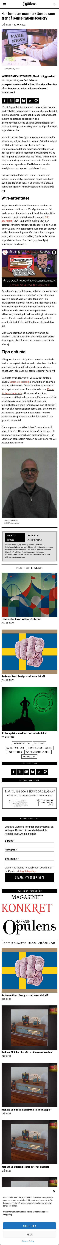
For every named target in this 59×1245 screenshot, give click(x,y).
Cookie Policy (28, 1241)
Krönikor (6, 24)
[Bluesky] (23, 101)
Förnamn (11, 849)
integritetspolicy (27, 871)
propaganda (29, 756)
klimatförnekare (15, 747)
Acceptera (29, 1225)
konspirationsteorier (40, 747)
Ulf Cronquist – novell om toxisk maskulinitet (24, 733)
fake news (39, 743)
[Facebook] (5, 101)
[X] (11, 101)
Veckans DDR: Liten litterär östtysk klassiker (25, 1166)
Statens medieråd (19, 381)
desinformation (22, 743)
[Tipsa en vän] (17, 101)
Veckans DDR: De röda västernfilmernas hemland (27, 1052)
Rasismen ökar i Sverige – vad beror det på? (23, 676)
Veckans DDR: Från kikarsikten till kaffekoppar (26, 1109)
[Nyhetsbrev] (36, 101)
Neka (29, 1234)
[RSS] (30, 101)
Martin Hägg (15, 752)
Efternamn (12, 858)
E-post (9, 840)
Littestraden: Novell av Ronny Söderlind (21, 619)
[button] (54, 1191)
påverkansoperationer (38, 752)
